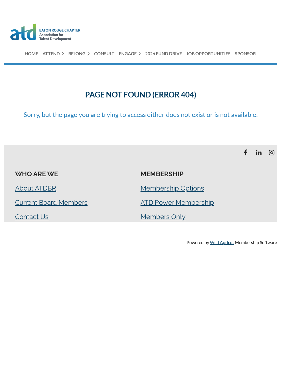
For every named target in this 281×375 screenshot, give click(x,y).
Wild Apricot (222, 242)
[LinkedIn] (258, 152)
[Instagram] (271, 152)
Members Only (163, 217)
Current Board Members (51, 202)
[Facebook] (246, 152)
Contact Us (32, 217)
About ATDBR (35, 188)
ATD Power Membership (177, 202)
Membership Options (172, 188)
